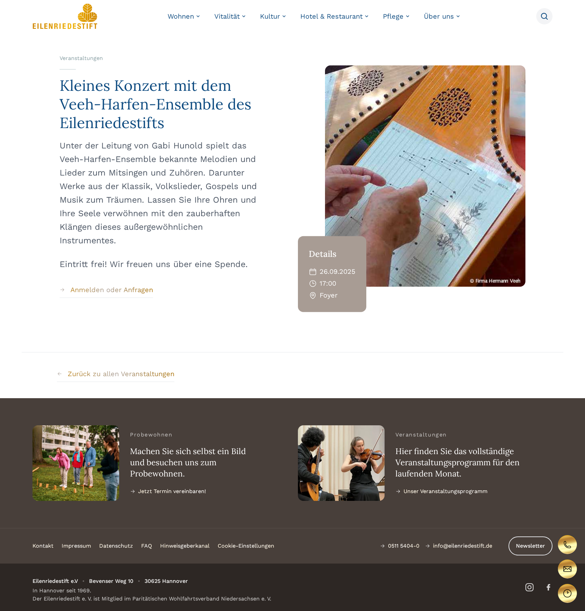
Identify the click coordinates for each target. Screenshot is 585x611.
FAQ (146, 546)
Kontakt (42, 546)
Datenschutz (116, 546)
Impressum (76, 546)
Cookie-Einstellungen (246, 546)
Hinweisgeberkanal (185, 546)
